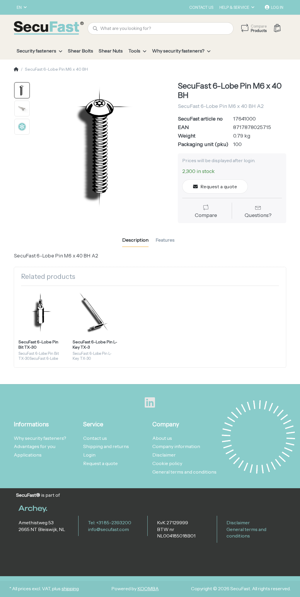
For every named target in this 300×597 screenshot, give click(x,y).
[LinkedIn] (150, 402)
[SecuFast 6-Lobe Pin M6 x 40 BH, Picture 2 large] (22, 108)
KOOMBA (148, 588)
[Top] (16, 69)
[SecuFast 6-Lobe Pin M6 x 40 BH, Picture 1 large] (22, 90)
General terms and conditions (246, 532)
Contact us (201, 7)
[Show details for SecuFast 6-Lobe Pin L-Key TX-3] (95, 312)
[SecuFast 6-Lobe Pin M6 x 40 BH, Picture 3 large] (22, 127)
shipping (70, 588)
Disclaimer (238, 522)
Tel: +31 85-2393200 (109, 522)
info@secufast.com (108, 529)
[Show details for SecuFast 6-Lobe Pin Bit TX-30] (41, 312)
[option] (102, 148)
